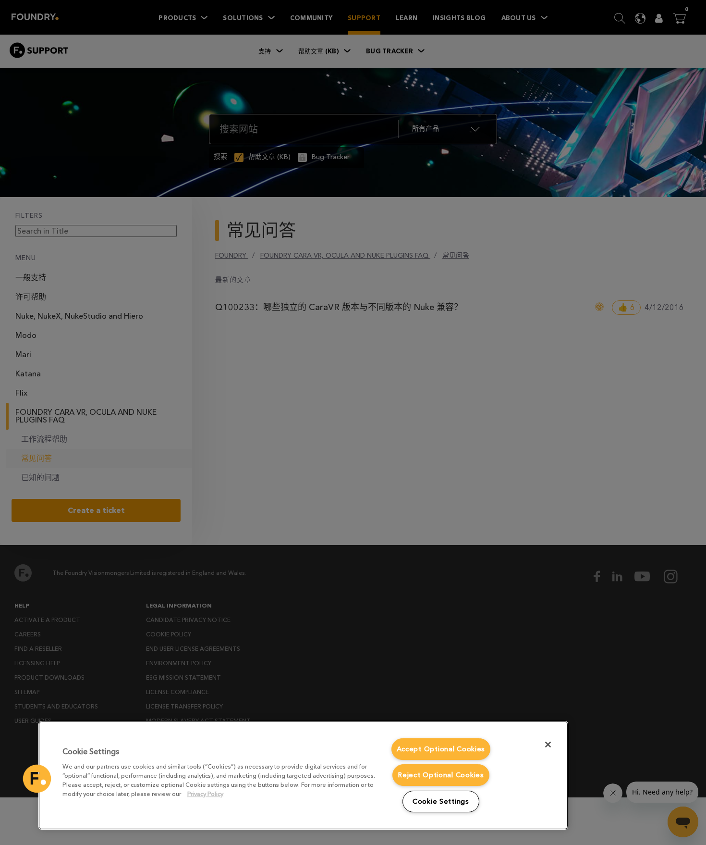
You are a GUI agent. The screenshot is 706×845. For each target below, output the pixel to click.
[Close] (548, 744)
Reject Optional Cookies (441, 775)
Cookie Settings (441, 801)
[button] (37, 778)
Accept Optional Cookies (441, 749)
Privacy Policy (205, 793)
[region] (303, 775)
